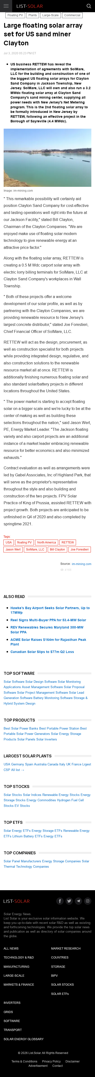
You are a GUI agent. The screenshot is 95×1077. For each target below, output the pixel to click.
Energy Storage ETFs (47, 831)
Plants (32, 15)
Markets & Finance (19, 984)
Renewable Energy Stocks (61, 795)
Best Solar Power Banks (21, 728)
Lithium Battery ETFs (27, 836)
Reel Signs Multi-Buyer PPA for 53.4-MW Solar (48, 620)
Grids (8, 1012)
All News (11, 948)
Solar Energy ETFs (17, 831)
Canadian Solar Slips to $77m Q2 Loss (42, 652)
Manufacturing (16, 966)
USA (9, 542)
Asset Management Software (42, 687)
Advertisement (38, 1066)
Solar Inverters (46, 739)
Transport (13, 1030)
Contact (57, 1066)
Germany (17, 764)
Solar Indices (32, 795)
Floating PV (15, 15)
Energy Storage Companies (61, 861)
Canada (53, 764)
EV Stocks (22, 806)
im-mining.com (81, 564)
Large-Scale (50, 15)
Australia (40, 764)
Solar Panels (26, 739)
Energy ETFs (53, 836)
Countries (59, 957)
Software (12, 1021)
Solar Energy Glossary (24, 1039)
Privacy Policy (51, 1061)
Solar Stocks (13, 795)
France (76, 764)
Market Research (66, 948)
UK (68, 764)
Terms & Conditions (24, 1061)
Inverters (12, 1003)
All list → (17, 770)
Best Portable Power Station (59, 728)
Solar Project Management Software (42, 692)
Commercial (72, 15)
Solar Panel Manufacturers (22, 861)
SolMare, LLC (35, 549)
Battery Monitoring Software (53, 698)
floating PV (24, 542)
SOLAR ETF (60, 994)
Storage (58, 966)
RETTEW (68, 542)
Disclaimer (73, 1061)
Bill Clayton (57, 549)
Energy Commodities (41, 800)
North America (46, 542)
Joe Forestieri (80, 549)
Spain (29, 764)
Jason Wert (13, 549)
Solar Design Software (41, 682)
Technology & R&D (19, 957)
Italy (62, 764)
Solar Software (14, 682)
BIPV (54, 975)
